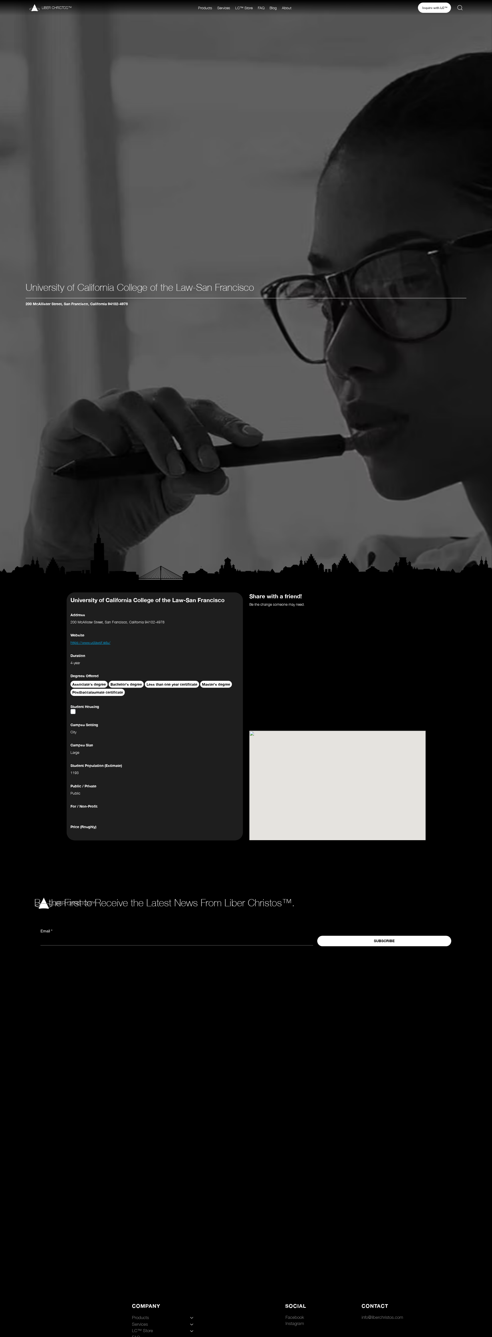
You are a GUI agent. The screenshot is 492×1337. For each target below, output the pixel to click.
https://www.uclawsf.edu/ (90, 642)
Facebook (294, 1317)
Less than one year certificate (172, 684)
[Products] (192, 1317)
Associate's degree (89, 684)
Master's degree (216, 684)
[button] (205, 8)
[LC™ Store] (192, 1331)
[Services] (192, 1324)
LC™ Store (142, 1330)
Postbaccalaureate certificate (97, 692)
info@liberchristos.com (382, 1317)
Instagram (294, 1323)
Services (140, 1324)
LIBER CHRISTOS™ (57, 7)
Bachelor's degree (126, 684)
